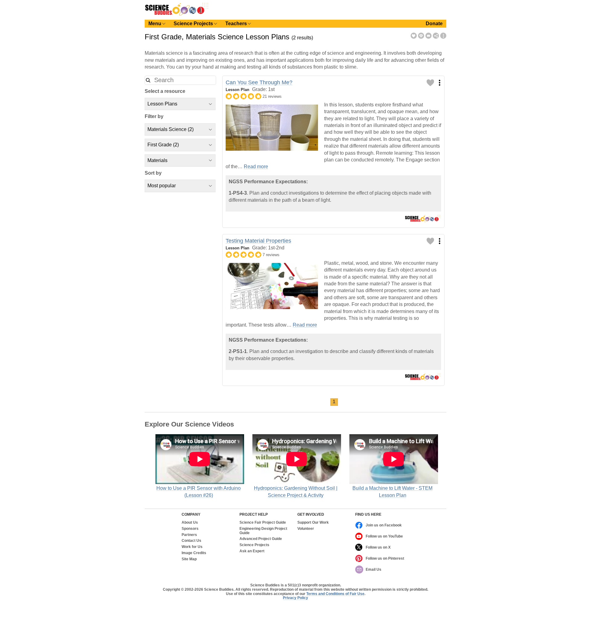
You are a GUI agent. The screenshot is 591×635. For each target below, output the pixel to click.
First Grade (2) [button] (163, 144)
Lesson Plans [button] (162, 103)
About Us (190, 523)
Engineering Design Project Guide (263, 531)
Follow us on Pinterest (385, 558)
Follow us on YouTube (384, 536)
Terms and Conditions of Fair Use (335, 594)
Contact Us (191, 541)
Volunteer (305, 529)
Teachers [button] (236, 23)
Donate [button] (434, 23)
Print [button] (421, 36)
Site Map (189, 559)
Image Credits (194, 553)
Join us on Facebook (384, 525)
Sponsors (190, 529)
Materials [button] (157, 160)
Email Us (373, 569)
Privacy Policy (295, 598)
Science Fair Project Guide (262, 523)
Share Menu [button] (436, 36)
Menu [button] (154, 23)
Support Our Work (313, 523)
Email (428, 36)
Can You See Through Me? (259, 82)
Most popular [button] (161, 185)
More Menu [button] (443, 36)
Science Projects (254, 545)
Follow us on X (378, 547)
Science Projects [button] (193, 23)
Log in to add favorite (430, 82)
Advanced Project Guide (260, 539)
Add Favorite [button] (414, 36)
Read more (256, 166)
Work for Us (192, 547)
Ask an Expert (251, 551)
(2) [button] (170, 129)
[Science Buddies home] (177, 14)
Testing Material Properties (258, 241)
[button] (148, 80)
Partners (189, 535)
